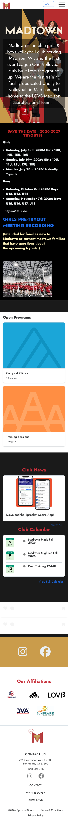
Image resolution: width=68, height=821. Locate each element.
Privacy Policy (35, 815)
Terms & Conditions (52, 810)
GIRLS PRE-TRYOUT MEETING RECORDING (28, 222)
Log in (48, 3)
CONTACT (35, 785)
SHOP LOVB (36, 800)
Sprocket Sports (25, 810)
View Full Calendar (51, 581)
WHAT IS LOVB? (35, 793)
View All (57, 525)
